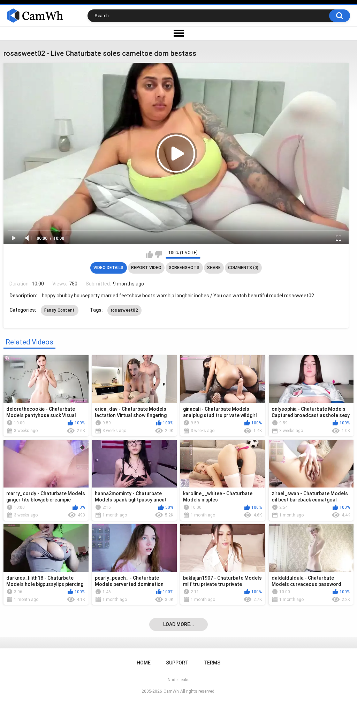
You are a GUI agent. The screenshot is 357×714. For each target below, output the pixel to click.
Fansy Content (59, 310)
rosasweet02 (124, 310)
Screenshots (184, 267)
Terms (212, 662)
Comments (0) (243, 267)
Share (214, 267)
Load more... (178, 624)
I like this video (149, 254)
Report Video (146, 267)
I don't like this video (158, 254)
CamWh (171, 691)
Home (144, 662)
